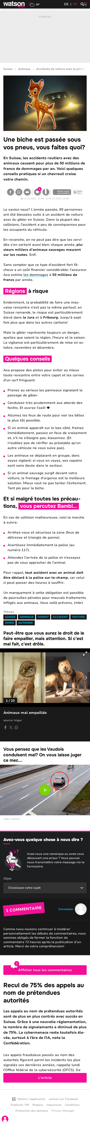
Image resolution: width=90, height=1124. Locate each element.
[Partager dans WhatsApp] (18, 192)
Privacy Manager (63, 1111)
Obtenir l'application (31, 1099)
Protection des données (31, 1111)
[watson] (14, 4)
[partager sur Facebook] (5, 727)
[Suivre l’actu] (78, 192)
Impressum (54, 1105)
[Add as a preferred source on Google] (62, 192)
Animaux (24, 69)
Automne (25, 623)
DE (66, 4)
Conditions (72, 1105)
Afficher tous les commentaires (45, 970)
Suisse (7, 69)
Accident (60, 617)
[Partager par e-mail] (27, 192)
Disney (43, 617)
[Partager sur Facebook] (10, 192)
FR (75, 4)
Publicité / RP (20, 1105)
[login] (5, 1119)
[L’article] (45, 1032)
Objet (7, 879)
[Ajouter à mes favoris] (45, 192)
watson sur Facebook (63, 1099)
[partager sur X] (11, 727)
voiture (78, 617)
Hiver (9, 623)
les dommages (35, 275)
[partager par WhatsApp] (16, 727)
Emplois (37, 1105)
